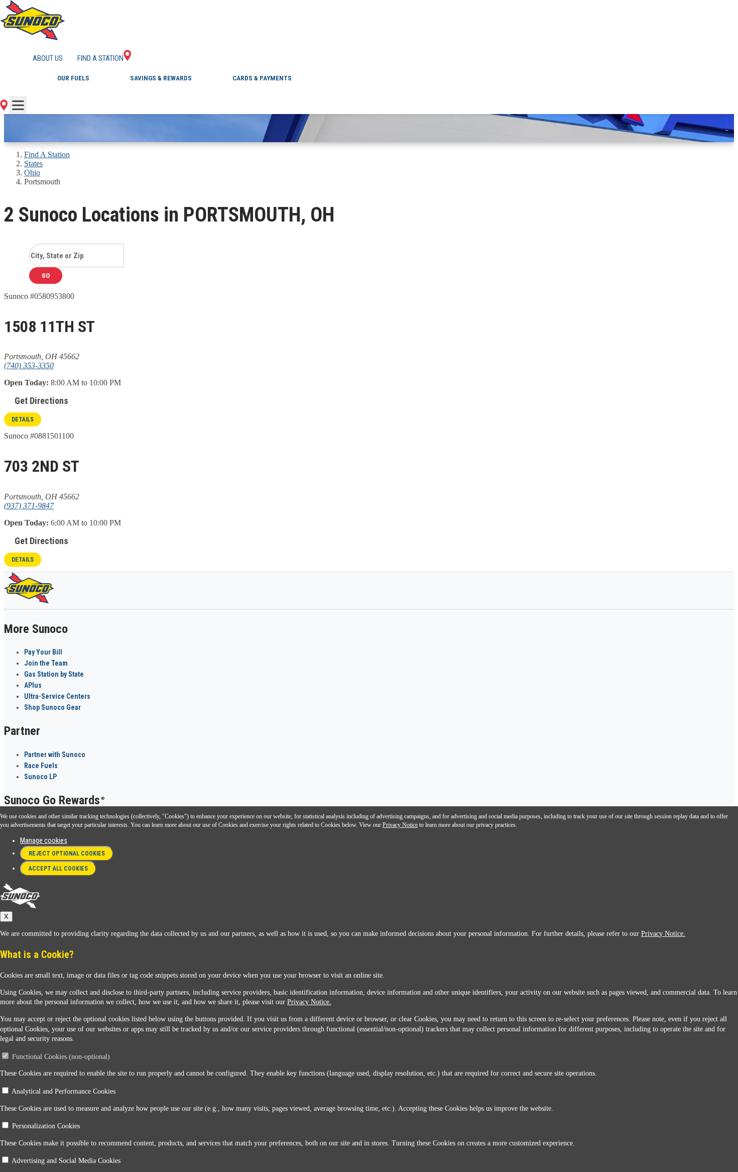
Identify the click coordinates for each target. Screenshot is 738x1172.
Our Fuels (73, 78)
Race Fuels (41, 766)
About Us (48, 58)
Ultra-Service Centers (57, 696)
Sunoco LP (40, 777)
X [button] (6, 916)
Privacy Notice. (663, 933)
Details (23, 419)
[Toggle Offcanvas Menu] (18, 105)
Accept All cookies (58, 868)
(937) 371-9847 (29, 505)
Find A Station (47, 154)
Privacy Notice (400, 824)
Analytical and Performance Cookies (63, 1091)
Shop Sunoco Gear (52, 707)
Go (46, 275)
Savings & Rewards (161, 78)
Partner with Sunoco (54, 755)
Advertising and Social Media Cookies (66, 1160)
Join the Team (46, 663)
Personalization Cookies (46, 1126)
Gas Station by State (54, 674)
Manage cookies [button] (43, 840)
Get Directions (41, 400)
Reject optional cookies (67, 853)
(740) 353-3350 (29, 365)
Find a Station (100, 58)
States (33, 163)
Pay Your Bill (43, 652)
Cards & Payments (262, 78)
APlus (33, 685)
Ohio (32, 172)
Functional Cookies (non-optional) (61, 1056)
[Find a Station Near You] (4, 108)
